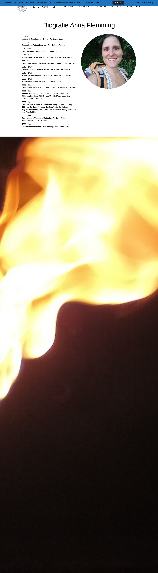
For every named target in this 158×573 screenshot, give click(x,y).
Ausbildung (100, 6)
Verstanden (118, 3)
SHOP (138, 6)
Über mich (128, 6)
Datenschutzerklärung (144, 3)
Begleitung (114, 6)
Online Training (83, 6)
